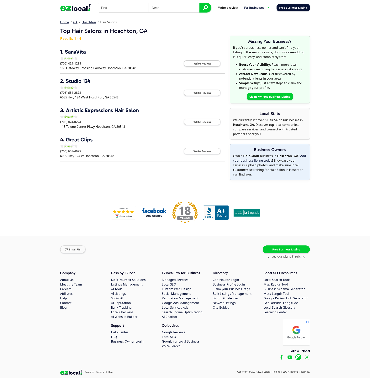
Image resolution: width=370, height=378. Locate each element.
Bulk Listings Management (232, 293)
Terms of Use (104, 372)
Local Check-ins (122, 312)
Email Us (75, 249)
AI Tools (116, 289)
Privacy (89, 372)
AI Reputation (121, 303)
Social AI (117, 298)
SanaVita (75, 52)
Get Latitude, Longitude (281, 303)
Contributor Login (226, 280)
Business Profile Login (229, 284)
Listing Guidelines (226, 298)
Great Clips (79, 139)
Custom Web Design (177, 289)
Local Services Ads (175, 307)
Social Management (176, 293)
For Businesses (254, 7)
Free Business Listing (286, 249)
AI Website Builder (124, 317)
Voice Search (171, 346)
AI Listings (118, 293)
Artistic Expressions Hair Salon (102, 110)
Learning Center (275, 312)
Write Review (202, 63)
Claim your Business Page (231, 289)
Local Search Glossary (279, 307)
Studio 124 (78, 81)
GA (75, 22)
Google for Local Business (181, 341)
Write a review (228, 7)
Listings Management (127, 284)
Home (64, 22)
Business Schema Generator (284, 289)
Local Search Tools (277, 280)
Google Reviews (173, 332)
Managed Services (175, 280)
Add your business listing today (269, 158)
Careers (65, 289)
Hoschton (89, 22)
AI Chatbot (169, 317)
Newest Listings (224, 303)
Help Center (119, 332)
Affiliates (66, 293)
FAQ (114, 337)
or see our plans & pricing (286, 256)
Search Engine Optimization (182, 312)
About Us (67, 280)
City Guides (221, 307)
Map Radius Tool (276, 284)
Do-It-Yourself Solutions (128, 280)
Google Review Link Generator (286, 298)
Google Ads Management (180, 303)
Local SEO (169, 284)
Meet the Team (71, 284)
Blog (63, 307)
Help (63, 298)
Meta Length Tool (276, 293)
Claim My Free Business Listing (269, 96)
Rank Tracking (121, 307)
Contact (65, 303)
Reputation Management (180, 298)
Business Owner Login (127, 341)
